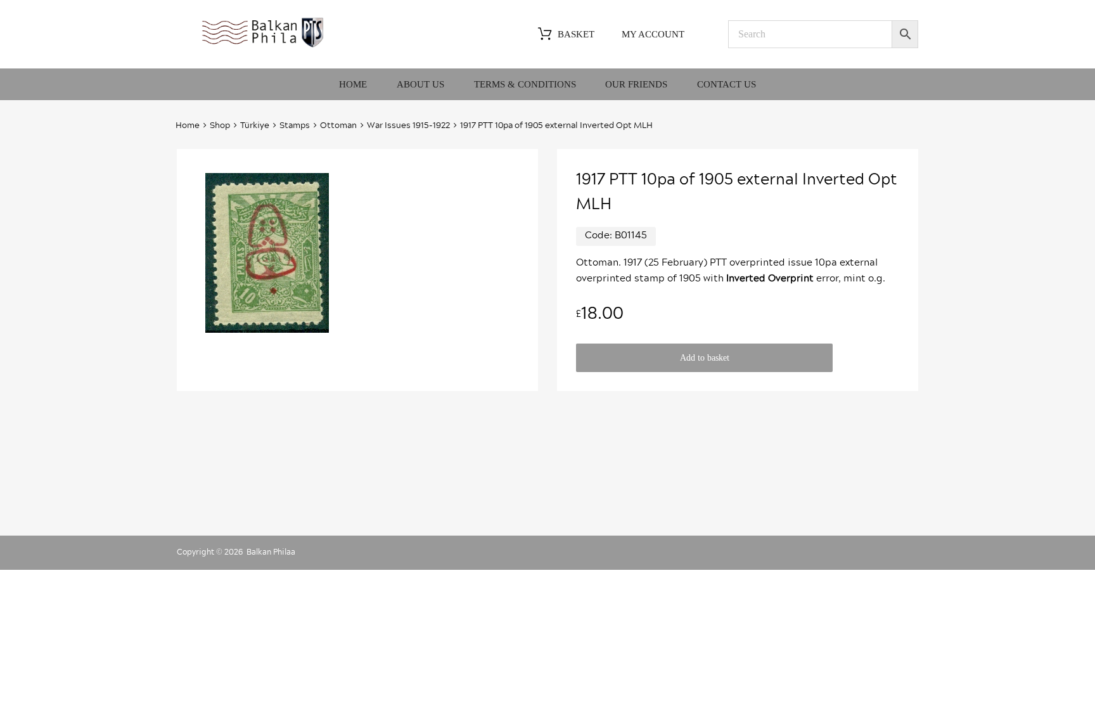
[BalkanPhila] (263, 46)
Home (353, 84)
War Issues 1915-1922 (408, 126)
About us (420, 84)
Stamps (294, 126)
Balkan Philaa (271, 552)
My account (653, 34)
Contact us (726, 84)
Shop (220, 126)
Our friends (636, 84)
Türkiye (254, 126)
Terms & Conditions (525, 84)
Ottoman (338, 126)
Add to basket (704, 358)
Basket (576, 34)
